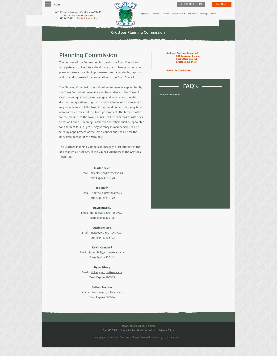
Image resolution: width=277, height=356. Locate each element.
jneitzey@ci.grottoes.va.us (107, 233)
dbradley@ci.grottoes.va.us (107, 213)
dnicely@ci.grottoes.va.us (106, 272)
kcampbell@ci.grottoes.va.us (106, 253)
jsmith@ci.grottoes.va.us (107, 193)
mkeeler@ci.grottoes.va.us (107, 173)
